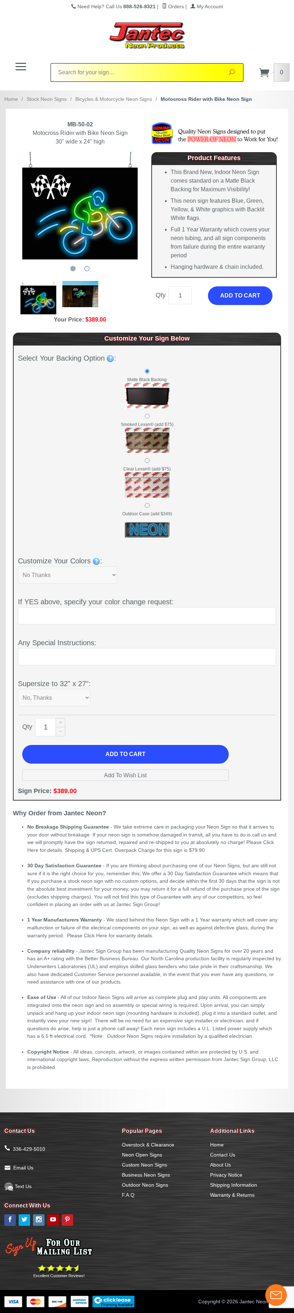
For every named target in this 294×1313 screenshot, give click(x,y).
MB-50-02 (80, 124)
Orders (175, 6)
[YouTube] (53, 1220)
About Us (220, 1165)
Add (125, 754)
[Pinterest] (67, 1220)
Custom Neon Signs (144, 1165)
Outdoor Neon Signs (145, 1185)
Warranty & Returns (232, 1195)
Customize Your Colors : (60, 561)
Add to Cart (240, 295)
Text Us (22, 1186)
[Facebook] (10, 1220)
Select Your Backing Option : (67, 358)
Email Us (23, 1168)
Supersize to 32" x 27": (54, 684)
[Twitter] (24, 1220)
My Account (209, 6)
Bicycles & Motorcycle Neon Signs (113, 99)
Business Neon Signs (146, 1175)
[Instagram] (38, 1220)
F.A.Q (128, 1195)
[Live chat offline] (276, 1295)
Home (11, 99)
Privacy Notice (226, 1175)
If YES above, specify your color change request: (96, 602)
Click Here (95, 935)
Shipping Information (233, 1185)
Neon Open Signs (142, 1155)
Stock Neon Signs (47, 99)
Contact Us (222, 1155)
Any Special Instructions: (57, 643)
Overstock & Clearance (148, 1145)
